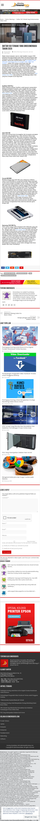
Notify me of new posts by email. (13, 548)
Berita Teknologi (10, 19)
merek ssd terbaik (10, 273)
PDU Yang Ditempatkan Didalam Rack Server (17, 452)
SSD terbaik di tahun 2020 (9, 275)
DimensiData (7, 51)
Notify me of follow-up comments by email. (16, 545)
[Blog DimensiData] (20, 4)
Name (4, 523)
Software (3, 739)
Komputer (3, 727)
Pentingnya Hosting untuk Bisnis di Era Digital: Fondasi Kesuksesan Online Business (17, 348)
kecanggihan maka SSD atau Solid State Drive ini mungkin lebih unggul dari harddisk (19, 62)
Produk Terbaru (4, 721)
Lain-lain (31, 51)
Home (1, 19)
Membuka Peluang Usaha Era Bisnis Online (12, 313)
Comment (5, 497)
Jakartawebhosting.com (26, 745)
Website (4, 535)
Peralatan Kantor (5, 733)
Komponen (25, 51)
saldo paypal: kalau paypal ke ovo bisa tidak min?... (21, 591)
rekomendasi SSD (22, 273)
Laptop (2, 724)
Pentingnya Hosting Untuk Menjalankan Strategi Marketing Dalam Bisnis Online (18, 401)
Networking (3, 736)
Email (4, 529)
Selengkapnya (29, 813)
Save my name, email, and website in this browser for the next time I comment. (19, 542)
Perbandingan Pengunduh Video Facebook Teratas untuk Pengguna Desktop (19, 374)
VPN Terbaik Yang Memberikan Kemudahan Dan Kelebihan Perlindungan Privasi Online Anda (18, 427)
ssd (30, 273)
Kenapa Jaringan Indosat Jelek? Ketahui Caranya (26, 318)
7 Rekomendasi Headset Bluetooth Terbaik (12, 700)
